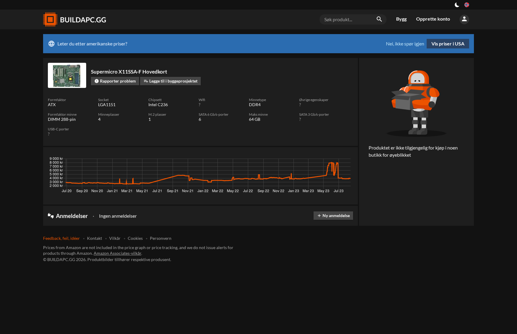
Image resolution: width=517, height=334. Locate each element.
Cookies (135, 238)
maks (345, 160)
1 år (330, 160)
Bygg (401, 19)
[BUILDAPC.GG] (74, 19)
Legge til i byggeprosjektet (170, 80)
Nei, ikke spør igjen (405, 43)
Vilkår (115, 238)
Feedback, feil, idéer (61, 238)
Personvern (160, 238)
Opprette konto (433, 19)
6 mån (314, 160)
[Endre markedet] (466, 5)
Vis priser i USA (447, 43)
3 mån (296, 160)
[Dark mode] (457, 4)
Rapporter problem (115, 80)
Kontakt (94, 238)
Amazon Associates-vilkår (117, 253)
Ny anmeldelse (333, 215)
